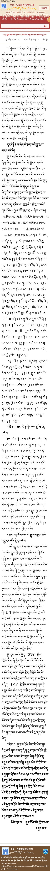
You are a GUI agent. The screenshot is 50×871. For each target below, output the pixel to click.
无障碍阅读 (5, 1)
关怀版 (12, 1)
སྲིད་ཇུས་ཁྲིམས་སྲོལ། (36, 19)
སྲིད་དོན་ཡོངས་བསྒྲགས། (19, 19)
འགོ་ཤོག (4, 19)
